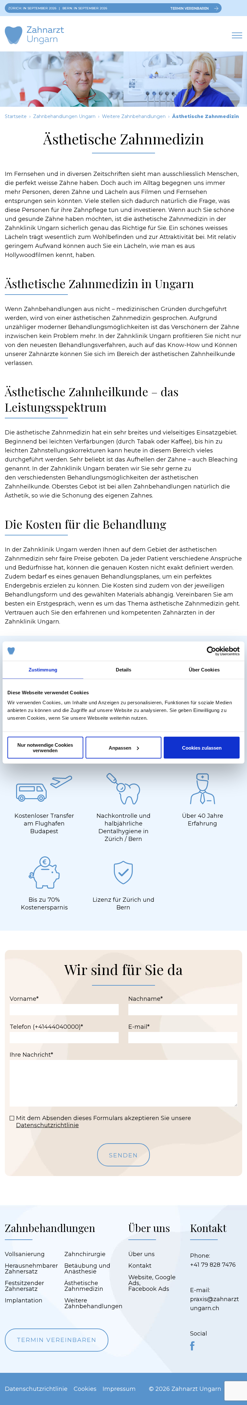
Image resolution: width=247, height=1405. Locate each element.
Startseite (16, 116)
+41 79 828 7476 (213, 1264)
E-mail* (139, 1026)
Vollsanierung (25, 1254)
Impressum (119, 1388)
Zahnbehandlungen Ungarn (64, 116)
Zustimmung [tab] (43, 669)
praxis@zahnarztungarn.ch (214, 1304)
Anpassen (120, 747)
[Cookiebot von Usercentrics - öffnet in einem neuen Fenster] (211, 651)
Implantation (23, 1300)
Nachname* (145, 998)
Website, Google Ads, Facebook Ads (152, 1283)
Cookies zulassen (202, 747)
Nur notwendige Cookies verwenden (45, 747)
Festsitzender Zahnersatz (24, 1286)
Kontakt (139, 1266)
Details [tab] (124, 669)
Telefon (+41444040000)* (46, 1026)
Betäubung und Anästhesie (87, 1268)
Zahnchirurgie (84, 1254)
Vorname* (24, 998)
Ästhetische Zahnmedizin (83, 1286)
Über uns (141, 1254)
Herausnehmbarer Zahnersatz (31, 1268)
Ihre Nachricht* (31, 1054)
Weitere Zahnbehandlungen (134, 116)
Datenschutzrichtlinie (47, 1125)
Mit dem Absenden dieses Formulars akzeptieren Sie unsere (103, 1122)
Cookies (85, 1388)
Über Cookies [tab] (204, 669)
